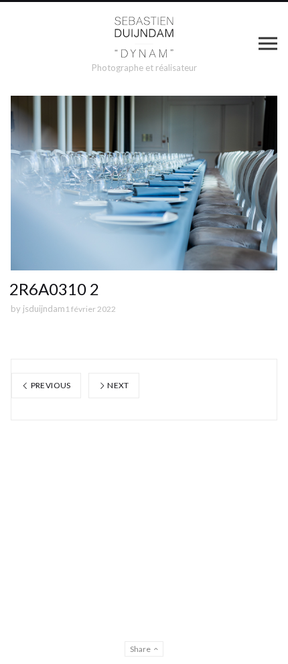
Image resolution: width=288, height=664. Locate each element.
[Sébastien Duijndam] (144, 37)
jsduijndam (44, 308)
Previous (49, 385)
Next (117, 385)
